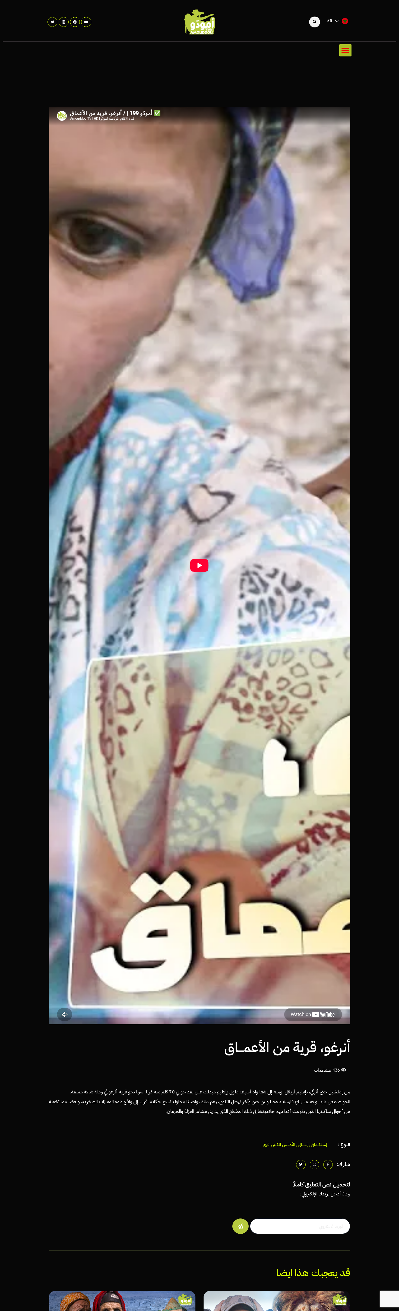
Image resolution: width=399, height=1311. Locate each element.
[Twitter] (52, 22)
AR (329, 21)
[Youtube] (86, 22)
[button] (345, 50)
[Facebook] (75, 22)
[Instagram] (63, 22)
